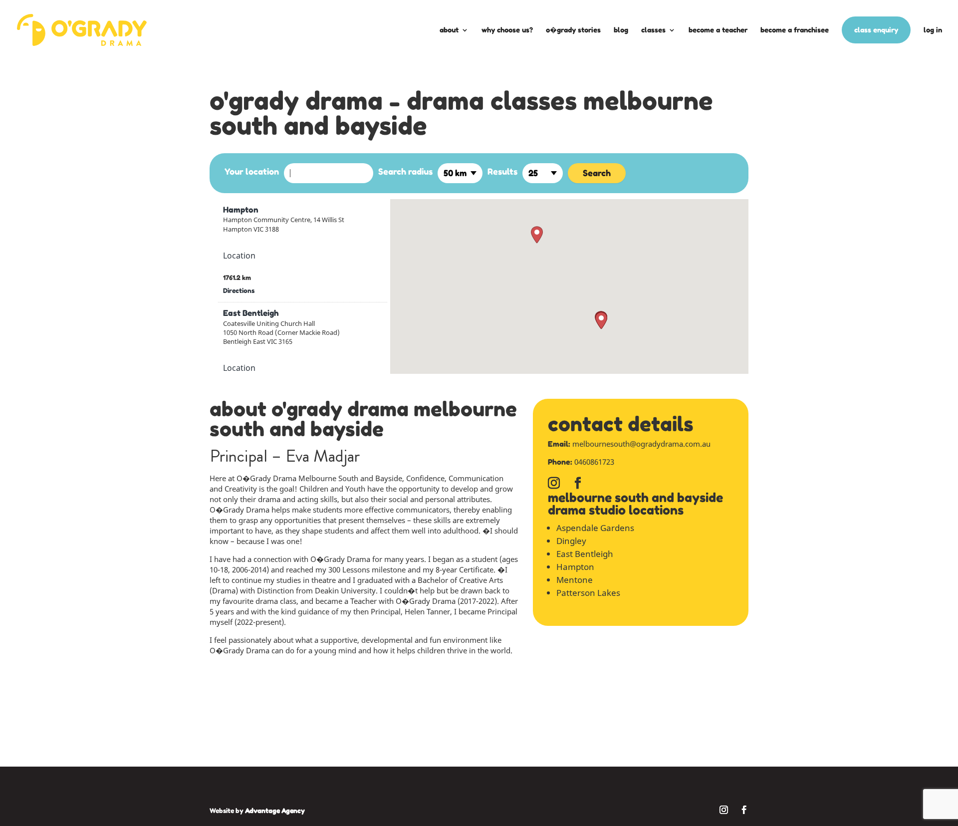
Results (502, 171)
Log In (933, 29)
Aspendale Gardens (595, 528)
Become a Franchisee (794, 29)
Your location (252, 171)
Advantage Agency (275, 811)
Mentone (574, 579)
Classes (653, 29)
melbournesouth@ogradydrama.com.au (641, 444)
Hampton (240, 210)
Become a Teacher (718, 29)
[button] (537, 235)
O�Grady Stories (573, 29)
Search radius (405, 171)
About (449, 29)
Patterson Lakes (588, 592)
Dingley (571, 541)
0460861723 (594, 462)
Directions (238, 290)
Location (239, 255)
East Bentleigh (251, 313)
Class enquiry (876, 29)
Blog (621, 29)
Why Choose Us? (507, 29)
